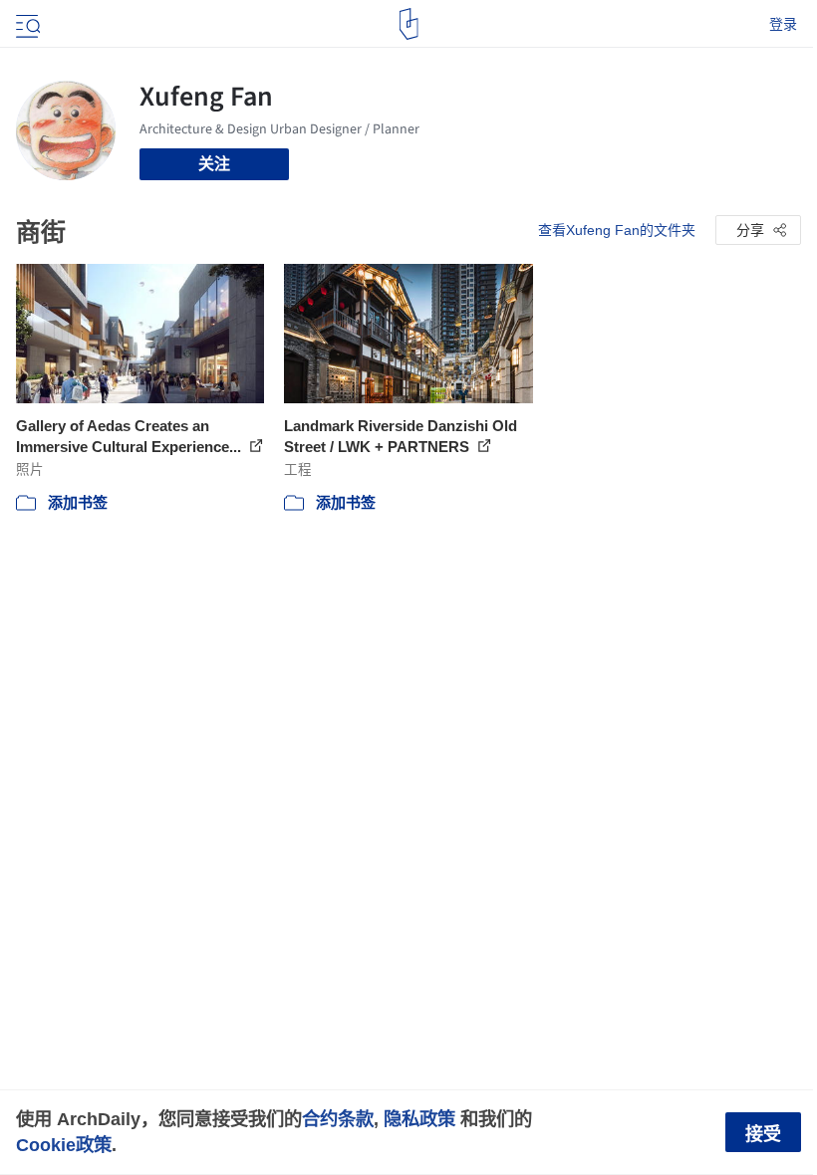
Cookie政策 (64, 1144)
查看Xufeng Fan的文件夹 (616, 230)
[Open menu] (26, 24)
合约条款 (338, 1118)
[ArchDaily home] (409, 24)
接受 (763, 1134)
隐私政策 (419, 1118)
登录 (783, 24)
